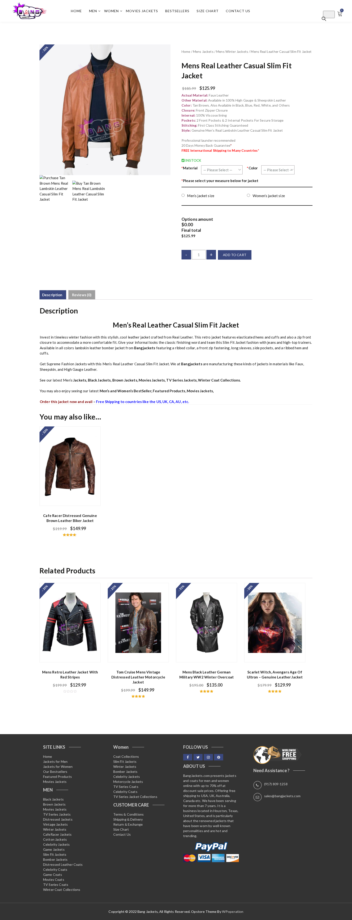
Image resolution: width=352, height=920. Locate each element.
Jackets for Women (58, 766)
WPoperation (233, 911)
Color (252, 168)
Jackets (79, 380)
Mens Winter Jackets (232, 51)
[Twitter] (198, 757)
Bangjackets (144, 348)
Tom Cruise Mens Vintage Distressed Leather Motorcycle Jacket (138, 677)
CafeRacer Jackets (57, 834)
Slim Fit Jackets (54, 854)
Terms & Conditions (128, 814)
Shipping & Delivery (128, 819)
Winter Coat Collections (219, 380)
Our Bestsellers (55, 771)
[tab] (52, 295)
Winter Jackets (54, 829)
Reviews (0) (82, 295)
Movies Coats (53, 879)
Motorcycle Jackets (128, 782)
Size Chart (208, 11)
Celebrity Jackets (56, 844)
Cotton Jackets (55, 839)
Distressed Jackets (58, 819)
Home (76, 11)
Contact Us (238, 11)
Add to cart (234, 255)
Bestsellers (177, 11)
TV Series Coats (55, 884)
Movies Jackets (142, 11)
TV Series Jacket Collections (135, 797)
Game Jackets (54, 849)
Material (190, 168)
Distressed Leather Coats (63, 864)
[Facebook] (187, 757)
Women (111, 11)
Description (52, 295)
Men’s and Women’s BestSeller (125, 391)
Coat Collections (126, 756)
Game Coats (52, 874)
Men (93, 11)
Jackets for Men (55, 761)
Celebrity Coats (55, 869)
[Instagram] (208, 757)
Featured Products (169, 391)
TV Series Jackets (181, 380)
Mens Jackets (203, 51)
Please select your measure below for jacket (220, 180)
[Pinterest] (218, 757)
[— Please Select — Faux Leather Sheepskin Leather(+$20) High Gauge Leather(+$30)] (222, 169)
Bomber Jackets (55, 859)
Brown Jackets (124, 380)
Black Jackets (99, 380)
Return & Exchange (128, 824)
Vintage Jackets (55, 824)
